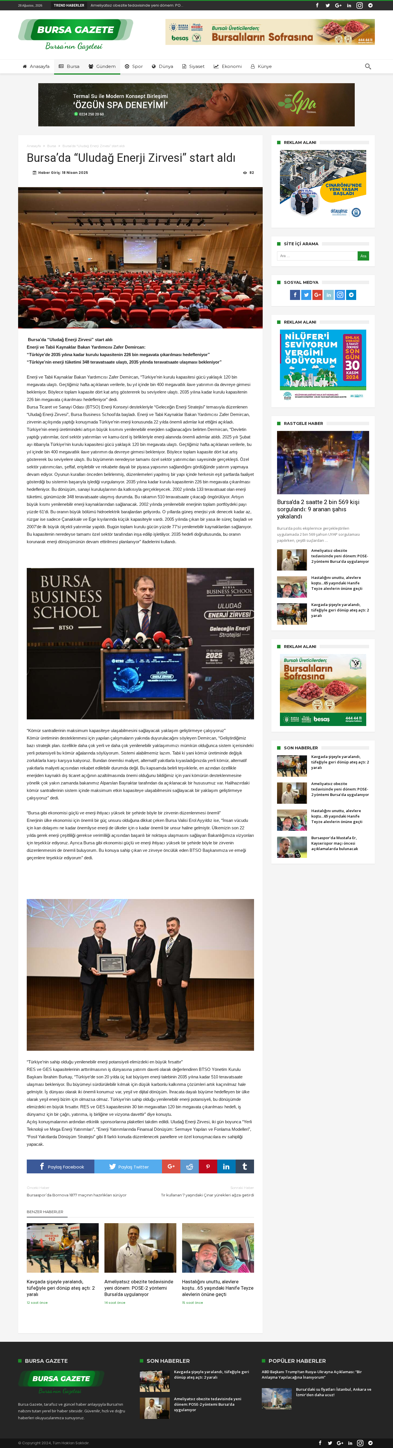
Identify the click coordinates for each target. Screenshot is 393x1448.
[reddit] (189, 1166)
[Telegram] (370, 5)
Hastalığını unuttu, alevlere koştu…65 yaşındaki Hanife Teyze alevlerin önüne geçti (217, 1288)
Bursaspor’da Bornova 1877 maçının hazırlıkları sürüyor (77, 1191)
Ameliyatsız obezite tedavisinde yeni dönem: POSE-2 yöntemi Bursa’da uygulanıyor (138, 1288)
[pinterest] (208, 1166)
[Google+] (338, 5)
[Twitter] (327, 5)
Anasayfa (34, 146)
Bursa (51, 146)
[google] (171, 1166)
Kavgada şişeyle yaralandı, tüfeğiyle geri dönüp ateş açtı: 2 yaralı (61, 1288)
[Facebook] (317, 5)
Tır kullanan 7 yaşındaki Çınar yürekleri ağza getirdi (207, 1191)
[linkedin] (226, 1166)
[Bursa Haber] (75, 19)
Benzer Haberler (45, 1211)
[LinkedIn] (349, 5)
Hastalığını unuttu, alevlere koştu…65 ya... (127, 5)
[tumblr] (245, 1166)
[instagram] (359, 5)
